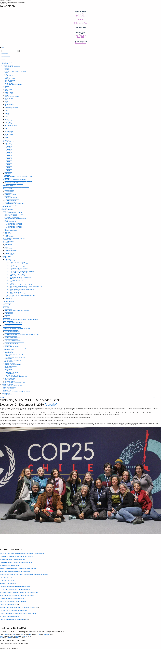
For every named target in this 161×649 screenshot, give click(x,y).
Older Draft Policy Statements (11, 343)
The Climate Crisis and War (6, 577)
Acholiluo (7, 68)
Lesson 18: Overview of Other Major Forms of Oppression (19, 288)
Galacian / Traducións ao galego (12, 96)
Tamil (6, 135)
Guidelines (5, 211)
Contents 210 (9, 161)
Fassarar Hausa (8, 89)
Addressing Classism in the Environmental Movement (12, 592)
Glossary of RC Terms (8, 321)
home (3, 47)
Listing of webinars (9, 244)
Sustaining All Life (7, 390)
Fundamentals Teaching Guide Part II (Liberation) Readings (18, 181)
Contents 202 (9, 149)
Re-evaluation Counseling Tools (7, 616)
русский (18, 637)
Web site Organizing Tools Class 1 (14, 223)
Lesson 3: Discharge (10, 265)
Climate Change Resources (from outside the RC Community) (17, 391)
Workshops (5, 220)
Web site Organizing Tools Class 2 (14, 224)
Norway (6, 247)
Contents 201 (9, 148)
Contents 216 (9, 170)
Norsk (1, 636)
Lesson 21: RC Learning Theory (13, 292)
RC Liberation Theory (9, 191)
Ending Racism (8, 193)
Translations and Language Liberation (11, 66)
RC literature (4, 208)
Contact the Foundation (10, 381)
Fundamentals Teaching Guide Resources (14, 182)
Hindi (6, 102)
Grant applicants (8, 367)
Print (78, 37)
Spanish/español (30, 553)
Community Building (9, 190)
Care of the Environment (10, 200)
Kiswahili (7, 114)
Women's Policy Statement (11, 336)
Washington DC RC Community (12, 254)
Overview (8, 370)
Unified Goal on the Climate (9, 387)
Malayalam (7, 117)
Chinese (6, 77)
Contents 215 (9, 169)
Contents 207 (9, 157)
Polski (1, 637)
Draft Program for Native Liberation (12, 333)
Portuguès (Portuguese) (10, 123)
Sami (6, 128)
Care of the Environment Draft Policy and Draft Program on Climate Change (22, 334)
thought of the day (6, 56)
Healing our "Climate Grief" (6, 583)
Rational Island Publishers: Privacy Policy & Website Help (16, 187)
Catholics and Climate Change (7, 604)
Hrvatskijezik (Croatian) (10, 78)
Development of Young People (13, 375)
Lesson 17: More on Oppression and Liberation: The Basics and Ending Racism (24, 286)
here (55, 424)
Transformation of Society (10, 194)
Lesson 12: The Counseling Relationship (15, 278)
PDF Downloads (8, 172)
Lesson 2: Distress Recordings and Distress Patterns (18, 263)
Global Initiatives (10, 373)
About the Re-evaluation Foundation (13, 364)
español (23, 559)
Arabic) (16, 613)
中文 (14, 634)
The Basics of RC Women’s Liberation (13, 360)
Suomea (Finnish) (9, 92)
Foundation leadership (10, 378)
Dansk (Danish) (8, 81)
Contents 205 (9, 154)
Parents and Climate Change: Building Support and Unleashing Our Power (17, 607)
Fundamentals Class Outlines (12, 199)
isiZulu (6, 110)
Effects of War (80, 16)
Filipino (6, 90)
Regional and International (11, 230)
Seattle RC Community (10, 253)
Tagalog (29, 613)
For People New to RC (7, 62)
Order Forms (7, 235)
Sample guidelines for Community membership (15, 218)
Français (17, 636)
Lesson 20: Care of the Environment (14, 291)
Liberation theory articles (8, 349)
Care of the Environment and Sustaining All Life (17, 376)
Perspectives (6, 307)
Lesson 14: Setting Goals (11, 281)
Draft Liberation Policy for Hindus (12, 331)
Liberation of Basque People (11, 339)
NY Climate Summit (156, 397)
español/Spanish (45, 574)
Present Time (8, 143)
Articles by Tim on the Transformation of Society (14, 382)
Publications (7, 355)
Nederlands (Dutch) (9, 83)
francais (26, 619)
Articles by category (7, 188)
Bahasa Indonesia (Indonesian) (12, 107)
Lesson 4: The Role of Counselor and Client (16, 266)
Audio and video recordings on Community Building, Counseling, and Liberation (21, 319)
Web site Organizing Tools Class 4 (14, 227)
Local (4, 245)
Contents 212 (9, 164)
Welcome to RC (6, 304)
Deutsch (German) (9, 98)
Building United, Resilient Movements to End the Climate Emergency (15, 571)
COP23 (1, 397)
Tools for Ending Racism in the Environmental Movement (13, 553)
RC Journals (7, 175)
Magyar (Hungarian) (9, 104)
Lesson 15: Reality (10, 283)
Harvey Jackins (6, 318)
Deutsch (9, 637)
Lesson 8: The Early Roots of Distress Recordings (17, 272)
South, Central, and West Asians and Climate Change (12, 595)
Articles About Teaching (11, 197)
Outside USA (7, 232)
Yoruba (6, 138)
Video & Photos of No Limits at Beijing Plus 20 (15, 357)
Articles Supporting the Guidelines (12, 217)
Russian (6, 126)
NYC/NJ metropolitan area (11, 250)
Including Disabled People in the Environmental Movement (13, 586)
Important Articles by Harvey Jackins (11, 205)
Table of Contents (80, 35)
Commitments (8, 303)
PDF (82, 37)
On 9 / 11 (7, 316)
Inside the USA (8, 233)
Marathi (6, 119)
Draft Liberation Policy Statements (10, 330)
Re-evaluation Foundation (9, 363)
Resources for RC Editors (9, 185)
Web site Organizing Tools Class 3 (14, 226)
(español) (51, 404)
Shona (6, 129)
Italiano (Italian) (8, 108)
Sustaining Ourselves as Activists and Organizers (11, 568)
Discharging (80, 14)
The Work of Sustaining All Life (7, 613)
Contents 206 (9, 155)
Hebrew (6, 101)
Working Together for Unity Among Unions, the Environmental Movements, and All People (20, 574)
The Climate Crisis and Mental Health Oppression (11, 610)
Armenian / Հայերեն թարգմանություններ (15, 71)
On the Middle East (9, 312)
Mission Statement (9, 352)
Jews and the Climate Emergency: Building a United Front (13, 601)
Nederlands (46, 634)
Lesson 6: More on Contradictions (13, 269)
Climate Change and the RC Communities (12, 385)
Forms (4, 229)
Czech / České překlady (10, 80)
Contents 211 (9, 163)
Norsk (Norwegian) (9, 120)
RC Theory (7, 178)
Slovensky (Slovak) (9, 131)
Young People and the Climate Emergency (9, 556)
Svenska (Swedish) (9, 134)
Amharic (6, 72)
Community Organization (7, 209)
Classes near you (8, 298)
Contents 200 (9, 146)
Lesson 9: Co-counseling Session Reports (15, 274)
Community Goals (7, 239)
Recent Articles (8, 173)
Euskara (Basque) (9, 75)
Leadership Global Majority (12, 372)
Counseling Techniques (8, 301)
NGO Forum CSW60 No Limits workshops (14, 354)
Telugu (6, 137)
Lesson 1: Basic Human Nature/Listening (15, 262)
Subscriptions (6, 140)
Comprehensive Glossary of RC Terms (13, 322)
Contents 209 (9, 160)
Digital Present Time (80, 23)
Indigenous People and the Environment (9, 562)
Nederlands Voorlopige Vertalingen (14, 84)
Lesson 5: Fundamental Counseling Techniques (17, 268)
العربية (38, 634)
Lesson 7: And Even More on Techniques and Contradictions (20, 271)
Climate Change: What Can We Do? (8, 580)
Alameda (7, 251)
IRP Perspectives (8, 309)
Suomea (25, 636)
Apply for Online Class (11, 260)
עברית (30, 634)
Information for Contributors (11, 366)
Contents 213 (9, 166)
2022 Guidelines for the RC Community (13, 212)
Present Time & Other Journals (10, 141)
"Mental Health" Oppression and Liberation (14, 342)
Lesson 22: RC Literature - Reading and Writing (17, 294)
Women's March (8, 358)
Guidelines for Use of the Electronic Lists (14, 214)
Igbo (6, 105)
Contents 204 (9, 152)
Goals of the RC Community (11, 215)
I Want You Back (80, 43)
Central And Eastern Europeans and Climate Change (12, 619)
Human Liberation (6, 325)
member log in (5, 53)
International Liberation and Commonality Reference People (16, 328)
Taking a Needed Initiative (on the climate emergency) (17, 310)
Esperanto (7, 86)
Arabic (6, 74)
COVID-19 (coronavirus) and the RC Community (14, 238)
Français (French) (9, 93)
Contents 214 (9, 167)
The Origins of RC (6, 63)
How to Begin (6, 257)
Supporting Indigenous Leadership (8, 565)
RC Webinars (6, 242)
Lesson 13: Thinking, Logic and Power (14, 280)
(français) (41, 553)
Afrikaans (7, 69)
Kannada (7, 113)
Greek (6, 99)
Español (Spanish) (9, 132)
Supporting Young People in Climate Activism (10, 559)
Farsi (6, 87)
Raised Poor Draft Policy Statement (13, 340)
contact (3, 59)
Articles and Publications (7, 65)
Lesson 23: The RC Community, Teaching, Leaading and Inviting (20, 295)
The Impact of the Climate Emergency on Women (11, 589)
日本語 (21, 634)
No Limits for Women (7, 351)
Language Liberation (8, 361)
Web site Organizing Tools (10, 221)
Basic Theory (6, 306)
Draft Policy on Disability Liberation (12, 337)
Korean (6, 116)
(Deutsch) (37, 553)
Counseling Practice (6, 256)
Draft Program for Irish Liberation (12, 346)
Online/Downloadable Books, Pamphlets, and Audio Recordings (17, 176)
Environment (6, 397)
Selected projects (8, 369)
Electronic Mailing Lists (8, 241)
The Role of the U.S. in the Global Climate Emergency (12, 598)
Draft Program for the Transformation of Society (15, 348)
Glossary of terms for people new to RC (13, 324)
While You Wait (9, 297)
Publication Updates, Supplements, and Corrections (15, 179)
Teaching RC (7, 196)
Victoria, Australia (8, 248)
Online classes (8, 259)
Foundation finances (9, 379)
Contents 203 (9, 151)
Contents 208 (9, 158)
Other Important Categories (11, 202)
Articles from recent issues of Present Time (14, 203)
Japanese (7, 111)
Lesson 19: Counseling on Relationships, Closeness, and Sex (20, 289)
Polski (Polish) (8, 122)
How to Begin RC (8, 300)
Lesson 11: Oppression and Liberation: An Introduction (18, 277)
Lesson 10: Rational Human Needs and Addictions (17, 275)
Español (6, 634)
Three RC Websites (6, 393)
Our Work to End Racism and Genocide (12, 327)
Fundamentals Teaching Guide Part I (14, 184)
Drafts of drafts (8, 345)
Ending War (7, 315)
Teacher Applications (9, 236)
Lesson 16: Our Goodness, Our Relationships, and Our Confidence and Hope (23, 284)
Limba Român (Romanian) (11, 125)
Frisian (6, 95)
